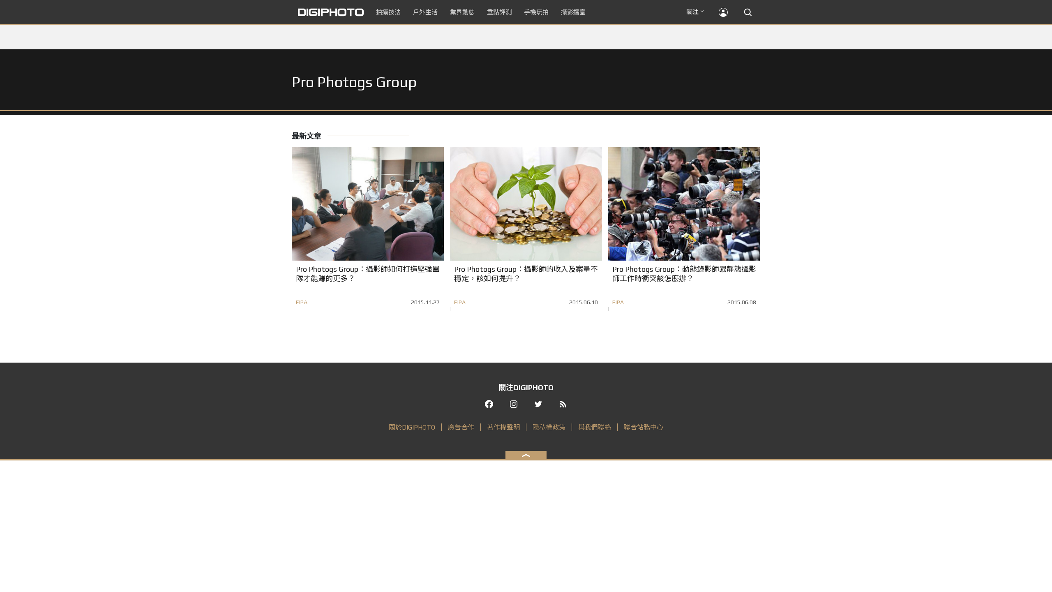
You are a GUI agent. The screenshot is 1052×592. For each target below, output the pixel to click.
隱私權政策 (549, 427)
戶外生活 (425, 12)
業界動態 (462, 12)
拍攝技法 (388, 12)
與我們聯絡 (594, 427)
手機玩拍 (536, 12)
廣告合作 (461, 427)
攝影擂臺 (573, 12)
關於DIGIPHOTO (412, 427)
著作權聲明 (503, 427)
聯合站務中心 (643, 427)
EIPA (301, 302)
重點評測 (499, 12)
